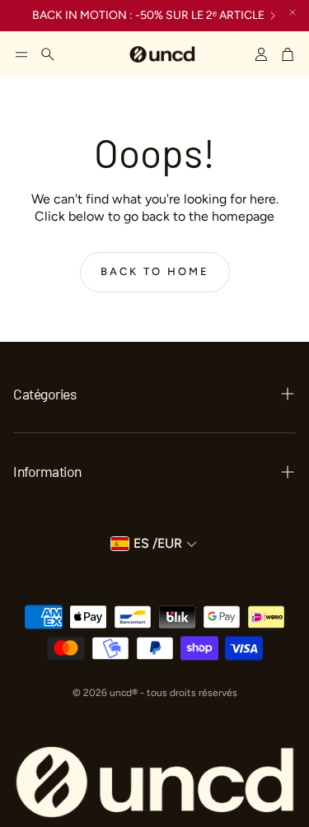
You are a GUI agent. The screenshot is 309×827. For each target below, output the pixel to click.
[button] (21, 54)
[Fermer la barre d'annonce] (292, 12)
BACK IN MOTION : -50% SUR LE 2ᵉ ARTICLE (148, 15)
